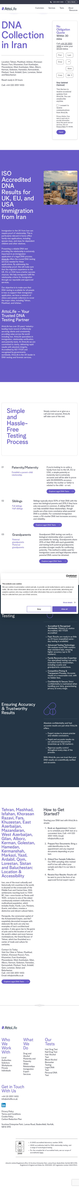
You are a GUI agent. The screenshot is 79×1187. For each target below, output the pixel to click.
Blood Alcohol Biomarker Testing (51, 1062)
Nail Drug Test (51, 1052)
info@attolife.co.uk (10, 1099)
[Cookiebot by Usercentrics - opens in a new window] (68, 576)
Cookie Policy (7, 1117)
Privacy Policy (61, 127)
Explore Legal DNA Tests (59, 491)
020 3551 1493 (58, 2)
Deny (39, 609)
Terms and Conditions (11, 1114)
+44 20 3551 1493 (10, 1096)
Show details (67, 602)
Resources (73, 10)
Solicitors (6, 1063)
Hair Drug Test (51, 1049)
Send (61, 132)
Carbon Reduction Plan (12, 1119)
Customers (39, 8)
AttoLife (5, 259)
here (41, 1152)
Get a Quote (71, 2)
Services (51, 8)
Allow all (64, 609)
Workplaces (7, 1065)
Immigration (28, 1069)
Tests (62, 8)
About (70, 8)
